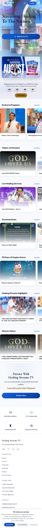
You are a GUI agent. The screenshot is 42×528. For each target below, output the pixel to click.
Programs (5, 465)
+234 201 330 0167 (8, 488)
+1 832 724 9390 (7, 484)
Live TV (4, 461)
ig (18, 449)
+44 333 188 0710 (7, 495)
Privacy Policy (34, 524)
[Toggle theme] (25, 3)
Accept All (9, 524)
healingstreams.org (8, 507)
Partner (4, 472)
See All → (37, 105)
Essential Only (22, 524)
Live (32, 3)
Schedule (5, 468)
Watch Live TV (22, 37)
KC (4, 449)
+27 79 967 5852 (7, 491)
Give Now (21, 95)
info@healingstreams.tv (9, 504)
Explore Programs (21, 43)
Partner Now (21, 395)
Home (4, 458)
